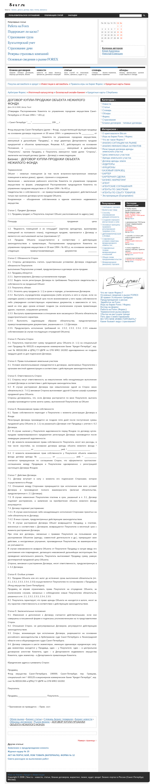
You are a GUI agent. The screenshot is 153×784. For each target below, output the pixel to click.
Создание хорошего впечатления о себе (111, 221)
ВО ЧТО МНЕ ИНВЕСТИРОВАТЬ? (118, 319)
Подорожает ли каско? (23, 31)
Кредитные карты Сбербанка (102, 92)
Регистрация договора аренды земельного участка (117, 150)
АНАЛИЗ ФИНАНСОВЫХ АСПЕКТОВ (121, 146)
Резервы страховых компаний (28, 53)
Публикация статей (54, 15)
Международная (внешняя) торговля (110, 263)
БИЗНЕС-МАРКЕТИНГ (114, 180)
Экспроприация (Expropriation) (117, 195)
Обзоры (123, 70)
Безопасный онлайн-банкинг (70, 92)
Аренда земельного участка (116, 158)
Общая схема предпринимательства (112, 258)
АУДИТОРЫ (108, 164)
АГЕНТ (106, 183)
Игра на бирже (15, 774)
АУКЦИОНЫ (108, 167)
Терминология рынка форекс (115, 312)
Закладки (72, 15)
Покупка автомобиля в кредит (23, 84)
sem (131, 254)
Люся (132, 218)
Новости (41, 70)
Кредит (27, 774)
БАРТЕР (106, 173)
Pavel (29, 107)
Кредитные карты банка (117, 84)
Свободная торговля (111, 207)
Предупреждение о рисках (114, 300)
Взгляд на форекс (109, 307)
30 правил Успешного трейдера (116, 297)
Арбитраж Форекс (17, 92)
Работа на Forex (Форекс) (113, 309)
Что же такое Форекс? (113, 140)
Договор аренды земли (114, 161)
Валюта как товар (109, 210)
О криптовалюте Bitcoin (114, 133)
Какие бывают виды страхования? (118, 321)
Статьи (68, 70)
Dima (132, 232)
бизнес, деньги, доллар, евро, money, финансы (29, 10)
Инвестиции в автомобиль (54, 84)
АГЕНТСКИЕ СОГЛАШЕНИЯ (117, 186)
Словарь (96, 70)
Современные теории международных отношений (109, 251)
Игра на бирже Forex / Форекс (117, 136)
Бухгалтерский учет (21, 42)
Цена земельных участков (116, 155)
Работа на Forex (18, 25)
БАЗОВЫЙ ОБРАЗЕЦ (113, 170)
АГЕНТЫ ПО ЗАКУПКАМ (115, 189)
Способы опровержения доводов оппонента (110, 215)
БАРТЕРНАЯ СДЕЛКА (113, 177)
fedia (131, 261)
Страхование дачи (20, 48)
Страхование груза (20, 37)
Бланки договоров (19, 70)
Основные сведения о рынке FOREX (33, 59)
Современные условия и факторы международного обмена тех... (110, 242)
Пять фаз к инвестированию (114, 316)
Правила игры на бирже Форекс (87, 84)
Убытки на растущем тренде (115, 314)
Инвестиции (39, 774)
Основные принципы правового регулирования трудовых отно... (111, 228)
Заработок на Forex (110, 302)
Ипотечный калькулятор (40, 92)
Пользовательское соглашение (24, 15)
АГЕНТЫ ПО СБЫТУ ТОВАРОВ (118, 192)
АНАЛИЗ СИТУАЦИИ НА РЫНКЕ (119, 143)
